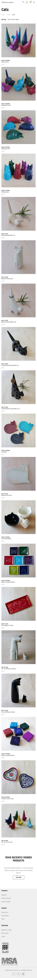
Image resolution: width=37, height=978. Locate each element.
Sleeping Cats (5, 149)
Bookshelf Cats (6, 105)
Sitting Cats (5, 192)
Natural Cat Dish (6, 495)
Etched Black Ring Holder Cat (10, 409)
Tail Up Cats (5, 62)
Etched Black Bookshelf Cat (10, 365)
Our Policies (5, 916)
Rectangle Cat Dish (7, 625)
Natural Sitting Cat (7, 279)
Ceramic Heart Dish (7, 799)
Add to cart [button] (4, 233)
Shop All (3, 895)
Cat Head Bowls (6, 539)
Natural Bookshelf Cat (8, 235)
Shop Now (18, 877)
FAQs (2, 919)
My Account (5, 933)
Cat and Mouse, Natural (8, 669)
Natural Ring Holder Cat (8, 322)
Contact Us (4, 912)
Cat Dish (4, 452)
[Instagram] (23, 974)
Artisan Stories (6, 898)
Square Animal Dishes (8, 582)
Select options (5, 60)
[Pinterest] (18, 974)
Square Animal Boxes (8, 755)
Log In (3, 936)
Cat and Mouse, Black (8, 712)
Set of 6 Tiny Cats (7, 842)
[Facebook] (14, 974)
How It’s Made (5, 902)
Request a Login (6, 930)
